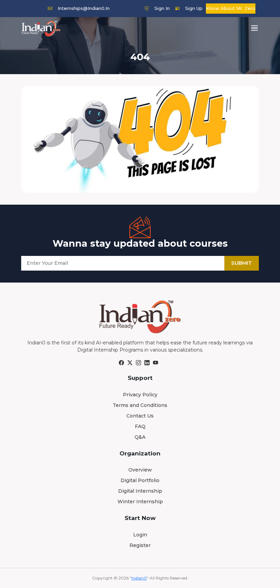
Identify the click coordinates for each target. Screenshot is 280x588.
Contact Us (140, 416)
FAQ (140, 426)
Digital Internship (140, 491)
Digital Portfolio (140, 480)
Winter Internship (140, 501)
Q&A (140, 437)
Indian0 (139, 577)
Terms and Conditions (140, 405)
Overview (140, 470)
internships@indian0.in (84, 8)
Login (140, 535)
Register (140, 545)
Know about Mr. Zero (230, 8)
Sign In (162, 8)
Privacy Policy (140, 395)
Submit (241, 263)
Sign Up (193, 8)
